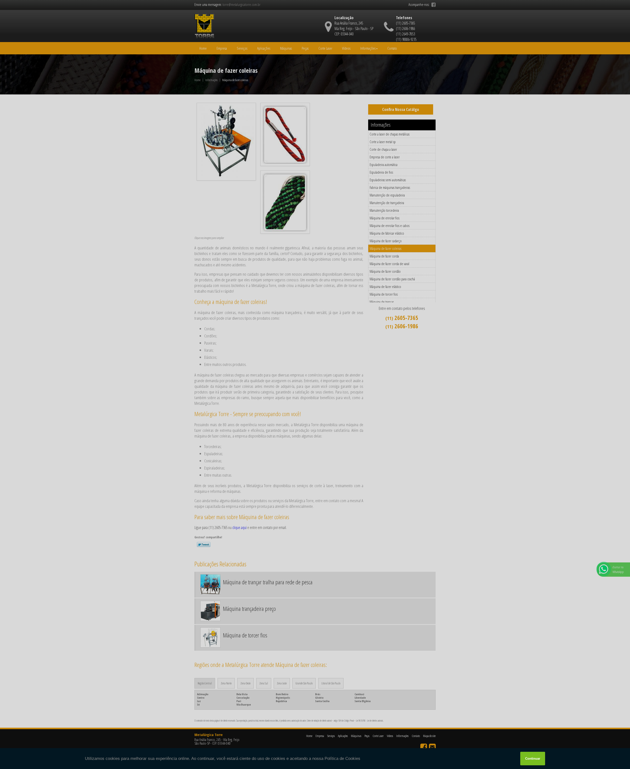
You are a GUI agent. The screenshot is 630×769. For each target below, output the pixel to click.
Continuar (532, 758)
